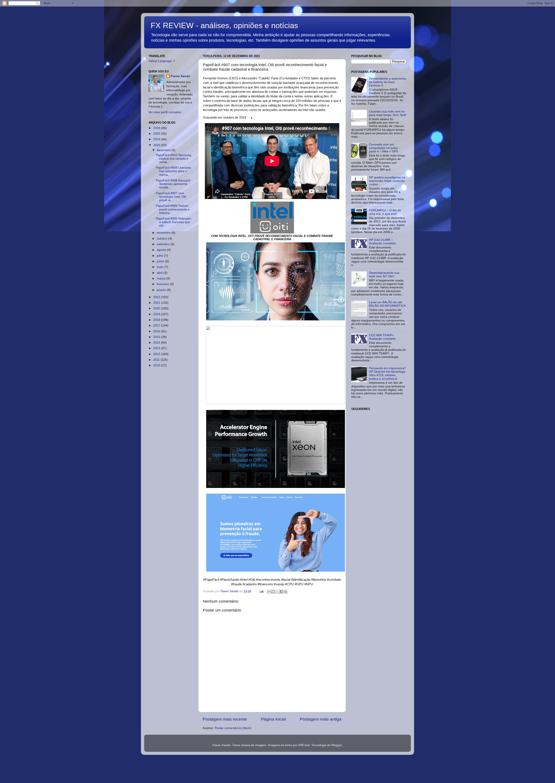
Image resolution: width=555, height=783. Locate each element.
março (161, 278)
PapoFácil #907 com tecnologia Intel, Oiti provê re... (171, 197)
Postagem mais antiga (320, 719)
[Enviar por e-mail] (269, 591)
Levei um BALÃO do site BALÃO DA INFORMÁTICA (387, 304)
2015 (157, 337)
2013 (157, 348)
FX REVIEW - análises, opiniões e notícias (224, 25)
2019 (157, 314)
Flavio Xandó (180, 76)
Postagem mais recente (225, 719)
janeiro (162, 290)
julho (160, 255)
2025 (157, 133)
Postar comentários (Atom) (233, 728)
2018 (157, 319)
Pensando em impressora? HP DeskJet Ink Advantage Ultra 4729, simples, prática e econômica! (387, 373)
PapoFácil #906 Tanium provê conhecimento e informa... (173, 209)
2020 (157, 308)
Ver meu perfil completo (165, 112)
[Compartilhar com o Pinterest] (285, 591)
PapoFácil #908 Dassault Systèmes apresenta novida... (173, 184)
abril (160, 272)
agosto (162, 249)
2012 (157, 354)
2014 (157, 342)
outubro (162, 238)
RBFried (304, 745)
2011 (157, 359)
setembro (164, 244)
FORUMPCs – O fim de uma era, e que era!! (385, 212)
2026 (157, 128)
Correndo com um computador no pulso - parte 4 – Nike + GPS (384, 148)
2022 (157, 297)
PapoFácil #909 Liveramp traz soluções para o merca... (173, 171)
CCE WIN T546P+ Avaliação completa (382, 337)
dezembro (164, 150)
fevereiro (163, 284)
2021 (157, 302)
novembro (164, 232)
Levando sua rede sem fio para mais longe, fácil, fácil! (387, 113)
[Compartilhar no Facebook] (281, 591)
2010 (157, 365)
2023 (157, 145)
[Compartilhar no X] (277, 591)
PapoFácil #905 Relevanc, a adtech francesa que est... (174, 222)
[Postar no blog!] (273, 591)
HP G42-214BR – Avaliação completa (382, 241)
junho (161, 261)
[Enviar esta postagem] (261, 591)
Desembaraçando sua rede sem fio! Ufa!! (384, 274)
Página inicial (273, 719)
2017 (157, 325)
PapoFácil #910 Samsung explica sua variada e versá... (173, 158)
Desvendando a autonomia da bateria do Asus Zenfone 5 (387, 82)
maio (160, 267)
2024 (157, 139)
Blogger (336, 745)
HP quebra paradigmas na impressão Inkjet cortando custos (387, 181)
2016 (157, 331)
